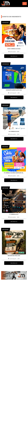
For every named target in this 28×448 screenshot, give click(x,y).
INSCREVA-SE (13, 56)
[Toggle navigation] (24, 3)
